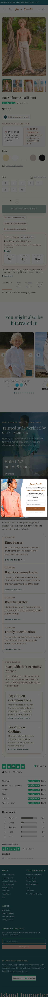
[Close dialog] (46, 479)
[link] (36, 484)
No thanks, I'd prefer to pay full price (36, 512)
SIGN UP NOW (35, 509)
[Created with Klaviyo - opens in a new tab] (24, 517)
